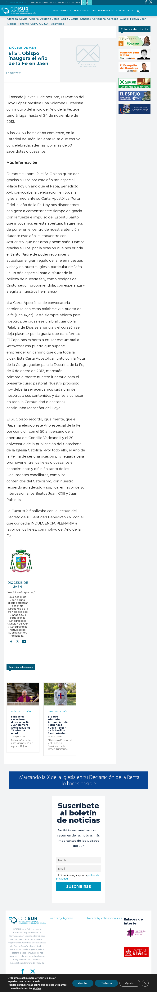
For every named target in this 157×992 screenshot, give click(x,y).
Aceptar (83, 983)
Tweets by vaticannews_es (104, 918)
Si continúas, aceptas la (77, 877)
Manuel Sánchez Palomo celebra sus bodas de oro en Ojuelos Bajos (64, 2)
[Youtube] (24, 641)
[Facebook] (146, 2)
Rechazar (106, 983)
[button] (138, 11)
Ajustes (129, 983)
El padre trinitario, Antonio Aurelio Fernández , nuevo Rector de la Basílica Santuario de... (58, 725)
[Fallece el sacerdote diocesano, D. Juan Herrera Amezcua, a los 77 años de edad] (23, 694)
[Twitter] (150, 2)
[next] (89, 2)
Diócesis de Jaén (22, 47)
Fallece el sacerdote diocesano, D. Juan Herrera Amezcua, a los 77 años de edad (20, 725)
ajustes (37, 988)
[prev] (83, 2)
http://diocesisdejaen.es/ (18, 592)
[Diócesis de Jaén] (21, 561)
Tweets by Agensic (61, 918)
